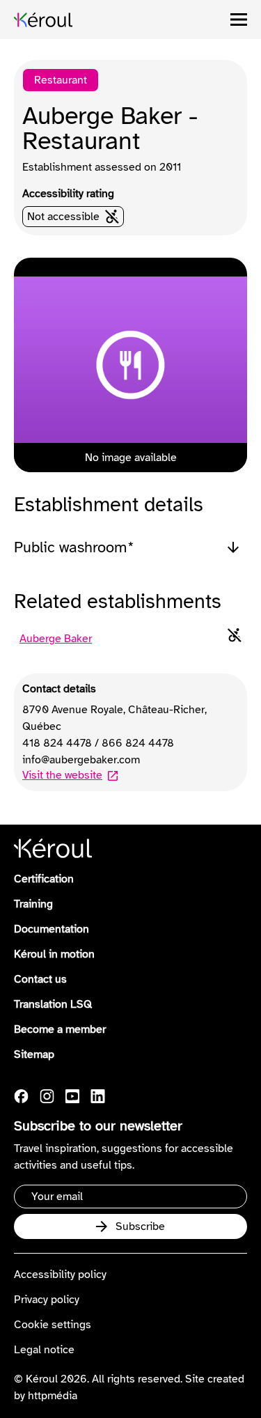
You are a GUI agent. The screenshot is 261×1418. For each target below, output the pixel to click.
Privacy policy (46, 1300)
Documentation (51, 929)
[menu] (238, 19)
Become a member (60, 1029)
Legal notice (44, 1350)
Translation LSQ (53, 1004)
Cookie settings (52, 1324)
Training (33, 904)
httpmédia (52, 1396)
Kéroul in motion (54, 954)
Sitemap (34, 1054)
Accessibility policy (60, 1274)
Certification (44, 879)
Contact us (40, 979)
